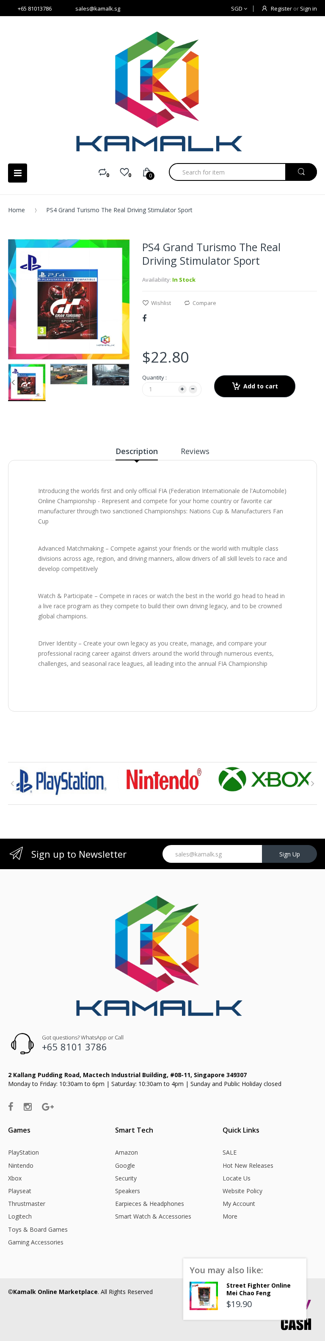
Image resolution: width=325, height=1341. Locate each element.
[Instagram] (28, 1106)
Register (281, 8)
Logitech (20, 1216)
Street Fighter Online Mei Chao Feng (258, 1289)
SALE (230, 1152)
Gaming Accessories (35, 1242)
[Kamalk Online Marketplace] (162, 91)
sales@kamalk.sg (97, 8)
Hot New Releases (248, 1165)
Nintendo (20, 1165)
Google (125, 1165)
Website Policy (242, 1191)
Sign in (308, 8)
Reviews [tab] (195, 451)
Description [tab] (137, 451)
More (230, 1216)
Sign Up (289, 854)
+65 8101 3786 (74, 1046)
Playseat (19, 1191)
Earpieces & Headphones (149, 1204)
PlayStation (23, 1152)
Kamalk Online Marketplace (55, 1292)
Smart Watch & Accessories (153, 1216)
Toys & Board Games (38, 1229)
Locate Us (237, 1178)
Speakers (127, 1191)
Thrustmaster (26, 1204)
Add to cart (260, 386)
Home (16, 210)
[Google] (48, 1106)
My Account (239, 1204)
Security (126, 1178)
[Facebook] (144, 318)
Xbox (15, 1178)
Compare (204, 303)
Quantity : (154, 377)
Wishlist (161, 303)
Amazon (126, 1152)
